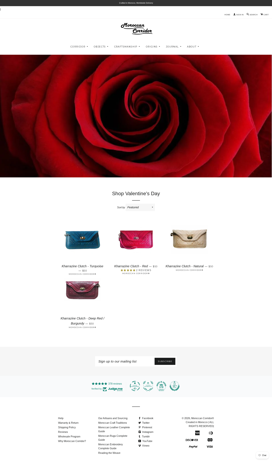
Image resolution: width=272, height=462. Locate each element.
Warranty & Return (68, 422)
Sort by (121, 207)
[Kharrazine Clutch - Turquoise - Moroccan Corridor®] (82, 243)
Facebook (147, 418)
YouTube (147, 441)
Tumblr (145, 436)
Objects (100, 46)
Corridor (77, 46)
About (191, 46)
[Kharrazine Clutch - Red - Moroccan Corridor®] (136, 243)
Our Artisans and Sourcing (113, 418)
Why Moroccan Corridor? (72, 441)
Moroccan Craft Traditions (112, 422)
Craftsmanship (125, 46)
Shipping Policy (67, 427)
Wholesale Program (69, 436)
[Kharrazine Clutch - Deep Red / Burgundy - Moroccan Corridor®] (82, 296)
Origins (152, 46)
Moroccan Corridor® (202, 418)
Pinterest (147, 427)
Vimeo (145, 445)
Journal (172, 46)
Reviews (63, 432)
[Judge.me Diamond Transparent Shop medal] (135, 386)
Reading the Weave (109, 453)
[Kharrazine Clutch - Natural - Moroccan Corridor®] (189, 243)
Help (60, 418)
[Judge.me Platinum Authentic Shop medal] (148, 386)
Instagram (147, 432)
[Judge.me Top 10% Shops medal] (175, 386)
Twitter (146, 422)
